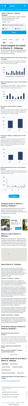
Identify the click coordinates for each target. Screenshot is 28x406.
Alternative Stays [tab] (14, 364)
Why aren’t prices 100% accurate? (10, 397)
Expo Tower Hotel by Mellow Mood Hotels (10, 381)
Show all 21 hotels (5, 217)
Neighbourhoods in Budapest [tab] (8, 373)
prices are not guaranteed (6, 388)
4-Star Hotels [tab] (5, 364)
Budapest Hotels (19, 402)
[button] (2, 5)
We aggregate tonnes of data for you (10, 394)
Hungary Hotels (9, 402)
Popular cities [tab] (20, 373)
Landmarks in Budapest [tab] (17, 367)
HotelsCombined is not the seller (9, 392)
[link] (14, 196)
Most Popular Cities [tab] (6, 370)
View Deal (18, 228)
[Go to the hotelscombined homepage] (9, 5)
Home (3, 402)
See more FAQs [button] (14, 354)
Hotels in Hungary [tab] (6, 367)
